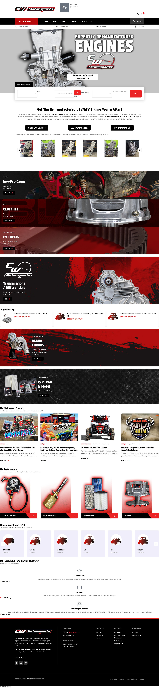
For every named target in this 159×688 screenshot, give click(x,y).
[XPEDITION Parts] (143, 540)
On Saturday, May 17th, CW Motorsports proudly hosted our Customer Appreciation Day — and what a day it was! (18, 449)
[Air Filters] (18, 494)
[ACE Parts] (62, 540)
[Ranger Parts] (116, 541)
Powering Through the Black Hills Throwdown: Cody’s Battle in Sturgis (97, 449)
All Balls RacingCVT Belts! (79, 77)
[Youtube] (26, 663)
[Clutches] (59, 494)
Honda (66, 114)
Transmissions (24, 641)
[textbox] (38, 91)
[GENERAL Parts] (8, 541)
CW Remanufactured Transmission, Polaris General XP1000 (138, 314)
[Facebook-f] (16, 663)
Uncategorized (46, 444)
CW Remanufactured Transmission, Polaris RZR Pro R (30, 314)
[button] (19, 150)
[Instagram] (21, 663)
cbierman (19, 444)
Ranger (109, 117)
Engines (17, 641)
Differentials (35, 641)
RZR (105, 117)
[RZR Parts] (89, 541)
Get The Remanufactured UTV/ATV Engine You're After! (79, 109)
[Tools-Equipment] (140, 494)
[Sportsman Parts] (35, 541)
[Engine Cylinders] (99, 494)
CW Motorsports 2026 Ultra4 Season (53, 448)
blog (2, 444)
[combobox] (38, 91)
